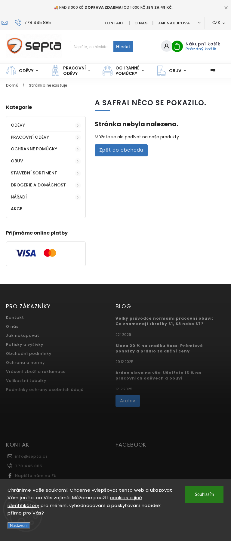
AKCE (16, 209)
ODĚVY (18, 125)
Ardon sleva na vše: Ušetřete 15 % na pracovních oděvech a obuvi (158, 375)
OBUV (17, 161)
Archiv (127, 401)
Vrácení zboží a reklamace (36, 371)
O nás (141, 23)
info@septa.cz (31, 456)
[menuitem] (25, 70)
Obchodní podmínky (28, 353)
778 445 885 (28, 466)
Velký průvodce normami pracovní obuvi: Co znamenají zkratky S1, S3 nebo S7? (164, 321)
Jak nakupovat (175, 23)
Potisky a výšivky (24, 344)
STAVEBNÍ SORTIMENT (34, 173)
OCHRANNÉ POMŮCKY (34, 149)
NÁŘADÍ (19, 197)
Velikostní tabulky (26, 380)
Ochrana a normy (25, 362)
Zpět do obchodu (121, 150)
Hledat (123, 46)
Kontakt (114, 23)
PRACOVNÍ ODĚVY (30, 137)
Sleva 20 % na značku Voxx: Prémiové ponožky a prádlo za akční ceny (159, 348)
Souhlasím (204, 494)
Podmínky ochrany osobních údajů (45, 389)
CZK (216, 22)
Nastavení (19, 525)
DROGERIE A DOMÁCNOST (38, 185)
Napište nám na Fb (36, 475)
